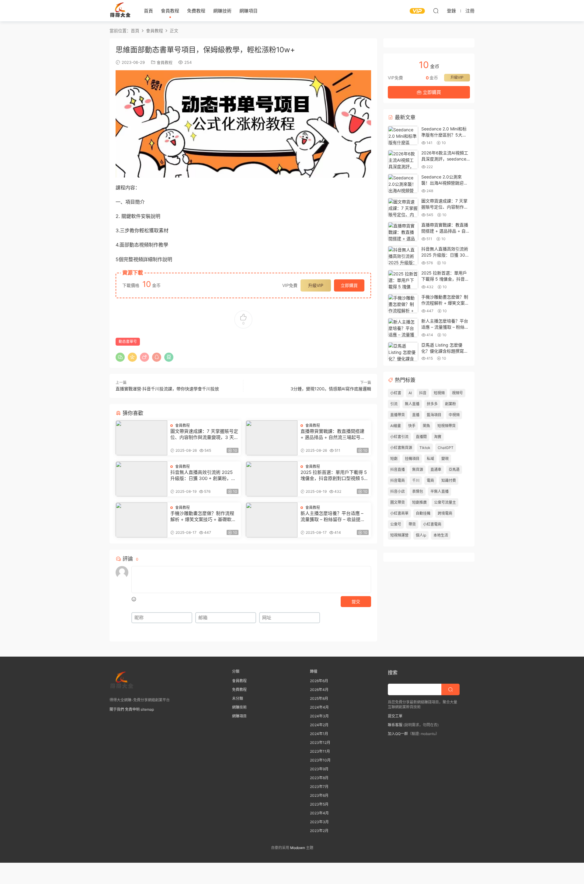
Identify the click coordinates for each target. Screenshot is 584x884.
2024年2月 (319, 725)
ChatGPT (446, 447)
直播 (415, 415)
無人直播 (412, 404)
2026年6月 (319, 681)
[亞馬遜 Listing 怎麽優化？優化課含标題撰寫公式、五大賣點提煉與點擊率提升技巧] (403, 351)
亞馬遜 (454, 469)
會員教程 (170, 11)
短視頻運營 (399, 535)
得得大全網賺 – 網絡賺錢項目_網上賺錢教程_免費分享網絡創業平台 (120, 10)
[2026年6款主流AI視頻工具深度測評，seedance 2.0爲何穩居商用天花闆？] (403, 159)
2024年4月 (319, 707)
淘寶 (437, 436)
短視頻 (439, 393)
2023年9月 (319, 769)
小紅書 (395, 393)
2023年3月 (319, 822)
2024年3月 (319, 716)
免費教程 (196, 11)
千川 (415, 480)
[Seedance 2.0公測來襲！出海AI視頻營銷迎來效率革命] (403, 183)
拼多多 (432, 404)
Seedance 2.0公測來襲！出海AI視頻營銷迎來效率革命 (444, 182)
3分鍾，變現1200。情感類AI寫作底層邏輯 (330, 388)
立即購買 (349, 285)
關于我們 (116, 709)
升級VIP (315, 285)
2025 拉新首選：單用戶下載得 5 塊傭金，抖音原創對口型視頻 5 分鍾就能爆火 (334, 475)
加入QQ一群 (398, 733)
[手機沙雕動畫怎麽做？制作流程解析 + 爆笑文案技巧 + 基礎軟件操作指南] (141, 519)
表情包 (417, 491)
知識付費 (448, 480)
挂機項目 (412, 458)
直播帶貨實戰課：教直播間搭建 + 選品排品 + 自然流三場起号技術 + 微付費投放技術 (333, 434)
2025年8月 (319, 698)
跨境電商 (445, 513)
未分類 (237, 698)
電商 (430, 480)
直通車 (435, 469)
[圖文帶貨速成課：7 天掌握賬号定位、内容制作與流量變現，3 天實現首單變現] (141, 437)
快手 (411, 425)
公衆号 (395, 524)
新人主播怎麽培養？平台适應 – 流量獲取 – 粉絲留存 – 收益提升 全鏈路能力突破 (333, 516)
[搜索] (436, 10)
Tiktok (424, 447)
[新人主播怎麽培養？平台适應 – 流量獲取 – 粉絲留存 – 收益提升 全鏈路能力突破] (271, 519)
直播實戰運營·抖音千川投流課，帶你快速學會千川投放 (167, 388)
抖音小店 (397, 491)
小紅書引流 (399, 436)
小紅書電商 (432, 524)
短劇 (394, 458)
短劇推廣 (419, 502)
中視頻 (454, 415)
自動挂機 (423, 513)
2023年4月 (319, 813)
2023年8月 (319, 777)
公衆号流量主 (445, 502)
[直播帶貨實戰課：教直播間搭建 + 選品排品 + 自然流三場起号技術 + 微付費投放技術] (271, 437)
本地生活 (440, 535)
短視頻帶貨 (446, 425)
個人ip (421, 535)
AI (410, 393)
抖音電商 (397, 480)
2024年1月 (319, 733)
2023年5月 (319, 804)
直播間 (421, 436)
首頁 (148, 11)
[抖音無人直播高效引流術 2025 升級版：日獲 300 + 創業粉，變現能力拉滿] (141, 478)
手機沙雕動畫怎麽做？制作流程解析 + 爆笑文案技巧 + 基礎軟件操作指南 (203, 516)
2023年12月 (320, 742)
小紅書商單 (399, 513)
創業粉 (450, 404)
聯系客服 (395, 725)
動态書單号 (128, 341)
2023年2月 (319, 830)
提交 (356, 601)
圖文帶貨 (397, 502)
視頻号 (457, 393)
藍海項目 (434, 415)
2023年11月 (320, 751)
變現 (445, 458)
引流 (394, 404)
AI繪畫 (395, 425)
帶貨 (412, 524)
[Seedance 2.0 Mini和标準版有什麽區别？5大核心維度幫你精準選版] (403, 135)
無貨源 (417, 469)
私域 (430, 458)
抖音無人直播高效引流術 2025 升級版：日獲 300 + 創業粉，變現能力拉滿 (203, 475)
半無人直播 (439, 491)
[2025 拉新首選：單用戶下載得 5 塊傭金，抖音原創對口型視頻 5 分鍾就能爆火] (271, 478)
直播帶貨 (397, 415)
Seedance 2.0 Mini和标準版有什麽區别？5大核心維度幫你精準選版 (444, 134)
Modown (297, 847)
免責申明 (132, 709)
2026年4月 (319, 689)
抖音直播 (397, 469)
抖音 (422, 393)
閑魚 (426, 425)
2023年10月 (320, 760)
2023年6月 (319, 795)
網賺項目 (248, 11)
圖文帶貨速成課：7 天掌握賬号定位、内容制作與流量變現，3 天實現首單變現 (204, 434)
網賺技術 (222, 11)
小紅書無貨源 (401, 447)
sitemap (147, 709)
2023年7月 (319, 786)
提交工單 (395, 716)
